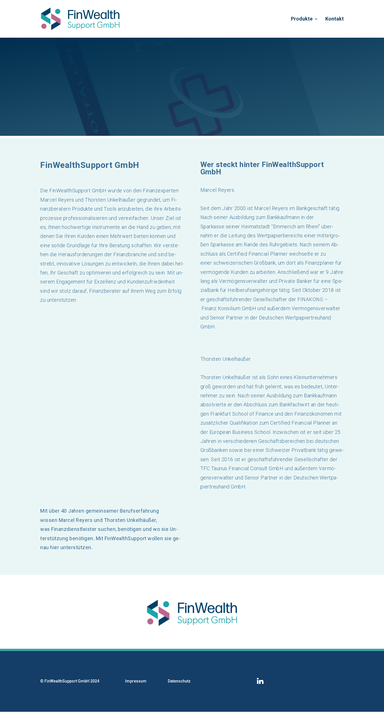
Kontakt (334, 19)
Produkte (302, 19)
